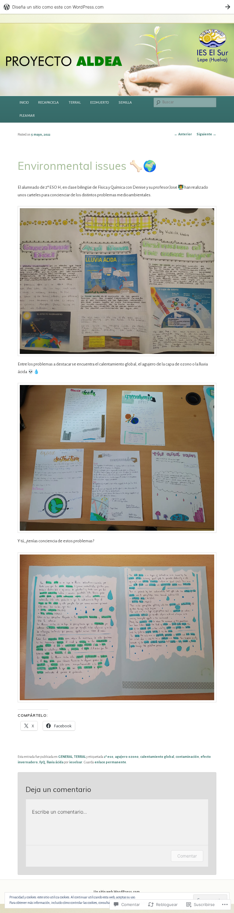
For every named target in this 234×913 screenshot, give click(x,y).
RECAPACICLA (48, 103)
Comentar (187, 855)
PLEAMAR (27, 116)
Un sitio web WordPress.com (117, 891)
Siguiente (206, 134)
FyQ (42, 762)
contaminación (187, 756)
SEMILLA (125, 103)
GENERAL (65, 756)
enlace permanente (110, 762)
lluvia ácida (55, 762)
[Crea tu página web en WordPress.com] (117, 7)
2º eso (108, 756)
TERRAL (75, 103)
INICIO (24, 103)
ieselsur (75, 762)
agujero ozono (127, 756)
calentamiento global (157, 756)
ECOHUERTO (99, 103)
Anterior (183, 134)
